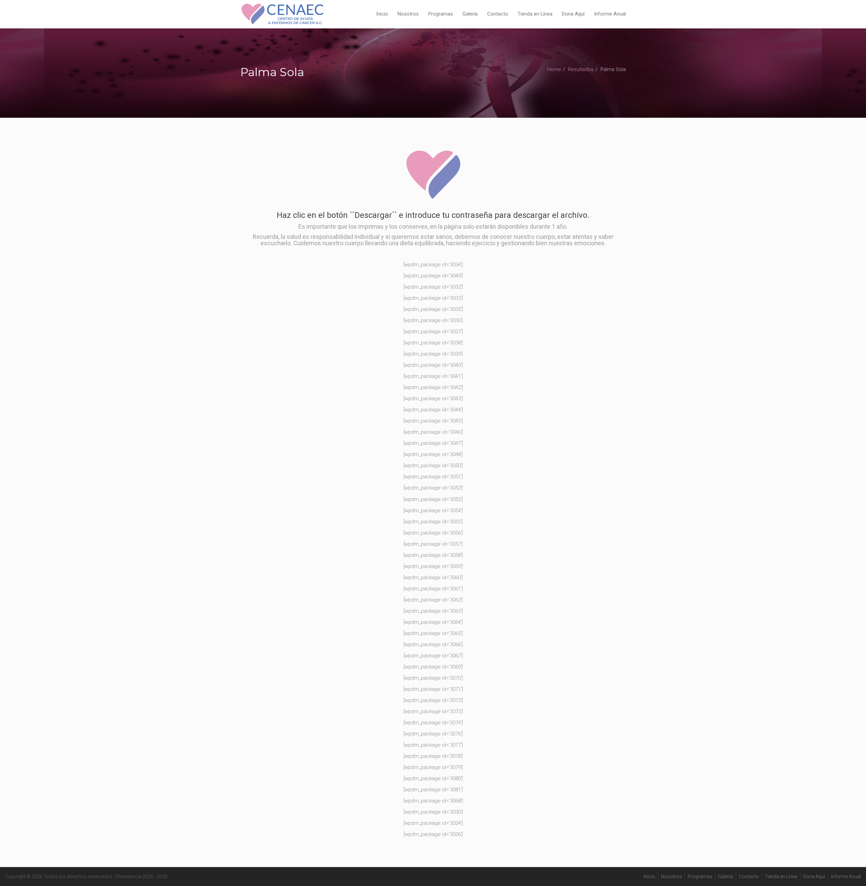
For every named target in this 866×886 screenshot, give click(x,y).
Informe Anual (610, 14)
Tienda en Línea (535, 14)
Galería (470, 14)
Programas (440, 14)
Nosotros (408, 14)
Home (554, 69)
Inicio (382, 14)
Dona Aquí (573, 14)
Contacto (497, 14)
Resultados (581, 69)
